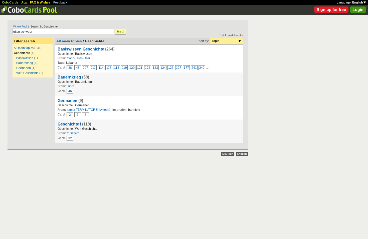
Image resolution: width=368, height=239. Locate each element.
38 (70, 68)
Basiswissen (24, 58)
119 (124, 68)
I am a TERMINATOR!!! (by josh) (88, 110)
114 (101, 68)
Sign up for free (331, 10)
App (24, 2)
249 (202, 68)
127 (178, 68)
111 (93, 68)
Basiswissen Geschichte (81, 49)
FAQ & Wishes (40, 2)
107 (85, 68)
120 (132, 68)
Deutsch (227, 153)
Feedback (60, 2)
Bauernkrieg (25, 63)
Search (120, 31)
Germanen (23, 68)
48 (78, 68)
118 (116, 68)
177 (186, 68)
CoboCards (10, 2)
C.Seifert (73, 133)
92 (70, 138)
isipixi (71, 86)
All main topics (24, 48)
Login (357, 10)
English (357, 2)
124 (163, 68)
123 (155, 68)
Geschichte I (69, 124)
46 (70, 91)
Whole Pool (20, 26)
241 (194, 68)
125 (170, 68)
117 (108, 68)
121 (139, 68)
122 (147, 68)
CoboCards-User (78, 58)
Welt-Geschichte (27, 73)
